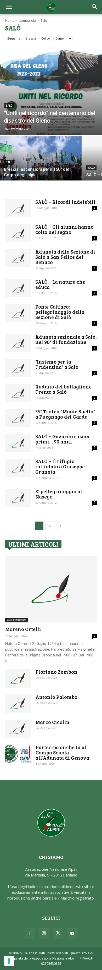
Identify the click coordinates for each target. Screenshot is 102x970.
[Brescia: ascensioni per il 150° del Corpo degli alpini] (41, 166)
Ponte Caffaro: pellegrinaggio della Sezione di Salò (59, 311)
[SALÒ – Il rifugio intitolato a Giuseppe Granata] (18, 468)
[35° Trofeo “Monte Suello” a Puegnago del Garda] (18, 418)
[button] (94, 7)
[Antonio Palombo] (18, 703)
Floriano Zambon (56, 671)
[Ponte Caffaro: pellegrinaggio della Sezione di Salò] (18, 313)
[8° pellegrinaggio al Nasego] (18, 498)
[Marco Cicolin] (18, 729)
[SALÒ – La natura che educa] (18, 288)
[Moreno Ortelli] (51, 589)
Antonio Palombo (56, 697)
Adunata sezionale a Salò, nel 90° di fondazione (66, 339)
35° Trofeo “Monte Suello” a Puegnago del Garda (65, 414)
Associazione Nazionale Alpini (51, 869)
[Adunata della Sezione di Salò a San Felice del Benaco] (18, 258)
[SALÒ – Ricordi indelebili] (18, 208)
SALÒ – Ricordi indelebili (65, 202)
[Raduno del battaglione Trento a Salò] (18, 393)
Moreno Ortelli (23, 629)
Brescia (31, 38)
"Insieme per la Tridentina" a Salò (56, 364)
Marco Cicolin (53, 722)
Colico (45, 38)
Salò (9, 105)
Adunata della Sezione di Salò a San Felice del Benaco (65, 256)
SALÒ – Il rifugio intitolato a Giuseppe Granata (60, 466)
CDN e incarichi (16, 619)
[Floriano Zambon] (18, 678)
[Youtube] (72, 933)
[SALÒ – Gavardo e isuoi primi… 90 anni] (18, 443)
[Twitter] (58, 933)
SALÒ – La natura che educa (60, 284)
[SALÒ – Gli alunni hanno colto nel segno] (18, 233)
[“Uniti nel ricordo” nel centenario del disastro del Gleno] (51, 91)
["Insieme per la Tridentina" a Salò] (18, 368)
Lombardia (27, 20)
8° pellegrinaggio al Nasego (58, 494)
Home (9, 20)
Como (59, 38)
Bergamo (13, 38)
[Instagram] (44, 933)
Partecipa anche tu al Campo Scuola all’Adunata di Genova (62, 752)
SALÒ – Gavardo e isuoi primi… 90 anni (62, 439)
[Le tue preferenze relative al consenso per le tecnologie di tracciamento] (9, 961)
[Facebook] (30, 933)
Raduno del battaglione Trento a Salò (63, 389)
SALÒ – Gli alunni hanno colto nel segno (64, 229)
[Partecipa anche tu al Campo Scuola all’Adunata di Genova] (18, 754)
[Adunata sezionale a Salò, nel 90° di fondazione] (18, 343)
